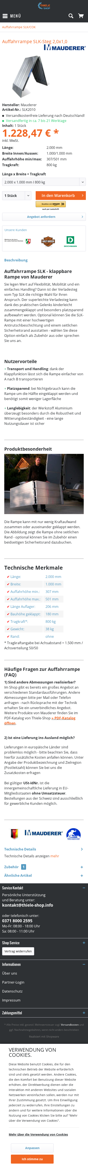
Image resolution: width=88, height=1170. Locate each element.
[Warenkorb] (81, 16)
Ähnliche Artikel (18, 875)
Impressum (11, 1000)
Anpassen (32, 1148)
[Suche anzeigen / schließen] (70, 16)
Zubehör (14, 867)
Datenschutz (12, 991)
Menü (15, 16)
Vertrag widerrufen (18, 951)
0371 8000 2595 (17, 921)
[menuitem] (11, 16)
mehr (54, 856)
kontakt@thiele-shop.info (27, 905)
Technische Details (20, 849)
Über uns (9, 973)
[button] (51, 206)
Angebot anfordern (41, 217)
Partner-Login (13, 982)
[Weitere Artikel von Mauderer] (65, 48)
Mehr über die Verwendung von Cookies (38, 1134)
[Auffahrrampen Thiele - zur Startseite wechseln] (44, 6)
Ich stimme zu (32, 1159)
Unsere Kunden (15, 230)
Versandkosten (70, 1024)
